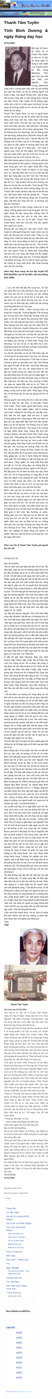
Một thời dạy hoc (15, 1244)
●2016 (19, 1372)
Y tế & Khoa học (14, 1292)
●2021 (19, 1347)
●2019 (19, 1357)
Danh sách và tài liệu (16, 1237)
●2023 (19, 1337)
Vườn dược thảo (14, 1296)
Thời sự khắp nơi (14, 1251)
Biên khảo (11, 1255)
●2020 (19, 1352)
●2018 (19, 1362)
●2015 (19, 1377)
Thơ (8, 1263)
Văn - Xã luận (12, 1267)
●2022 (19, 1342)
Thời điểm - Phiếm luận (17, 1259)
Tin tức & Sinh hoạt (16, 1240)
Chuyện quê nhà (14, 1277)
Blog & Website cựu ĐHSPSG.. (18, 1311)
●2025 (19, 1332)
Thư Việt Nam (12, 1281)
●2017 (19, 1367)
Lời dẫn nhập (12, 1212)
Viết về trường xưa (15, 1233)
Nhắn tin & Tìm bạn (16, 1247)
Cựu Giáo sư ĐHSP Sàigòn (19, 1223)
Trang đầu (11, 1208)
